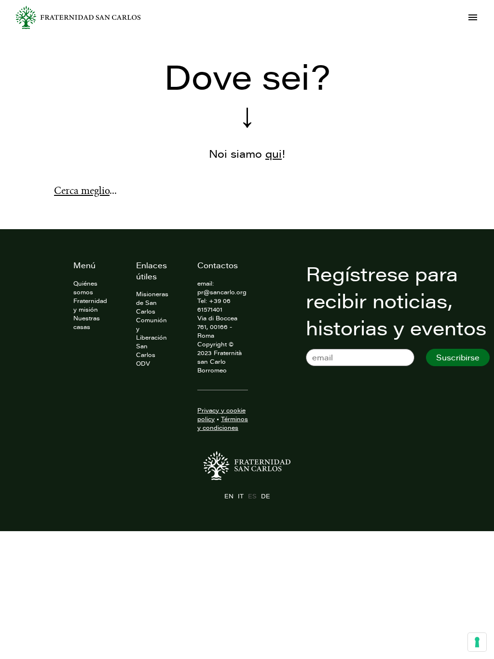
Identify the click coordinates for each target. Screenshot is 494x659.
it (240, 496)
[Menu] (473, 17)
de (265, 496)
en (228, 496)
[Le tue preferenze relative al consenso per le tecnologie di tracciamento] (477, 642)
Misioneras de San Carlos (152, 302)
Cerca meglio (82, 190)
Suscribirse (458, 357)
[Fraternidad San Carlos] (78, 17)
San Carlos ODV (145, 354)
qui (273, 154)
